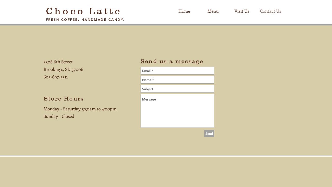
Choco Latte (84, 11)
